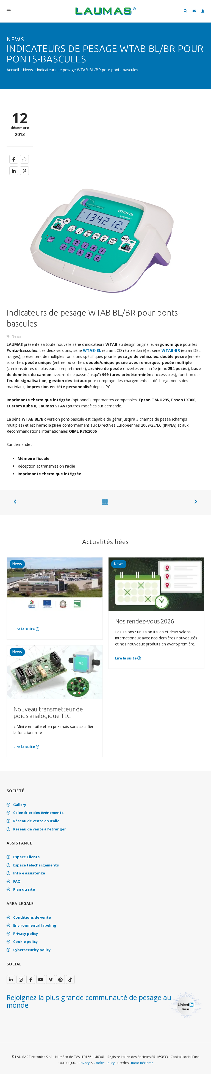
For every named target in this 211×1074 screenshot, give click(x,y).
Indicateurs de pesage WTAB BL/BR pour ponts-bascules (87, 69)
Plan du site (23, 889)
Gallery (19, 804)
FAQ (16, 881)
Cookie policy (25, 941)
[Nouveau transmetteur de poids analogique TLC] (54, 672)
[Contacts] (194, 11)
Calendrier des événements (37, 812)
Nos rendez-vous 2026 (144, 621)
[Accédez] (202, 11)
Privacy (84, 1063)
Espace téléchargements (35, 865)
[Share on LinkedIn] (13, 170)
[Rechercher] (185, 11)
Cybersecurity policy (31, 949)
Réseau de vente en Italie (35, 820)
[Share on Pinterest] (24, 170)
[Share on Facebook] (13, 159)
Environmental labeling (34, 925)
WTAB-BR (171, 350)
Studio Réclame (141, 1063)
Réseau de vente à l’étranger (39, 829)
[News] (104, 502)
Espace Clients (26, 856)
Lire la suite (24, 628)
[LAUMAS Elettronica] (11, 979)
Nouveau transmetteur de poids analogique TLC (48, 712)
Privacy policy (25, 933)
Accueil (13, 69)
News (28, 69)
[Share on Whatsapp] (24, 159)
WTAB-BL (92, 350)
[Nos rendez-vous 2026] (156, 584)
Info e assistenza (28, 873)
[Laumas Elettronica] (105, 13)
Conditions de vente (31, 917)
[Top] (198, 1064)
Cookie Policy (104, 1063)
